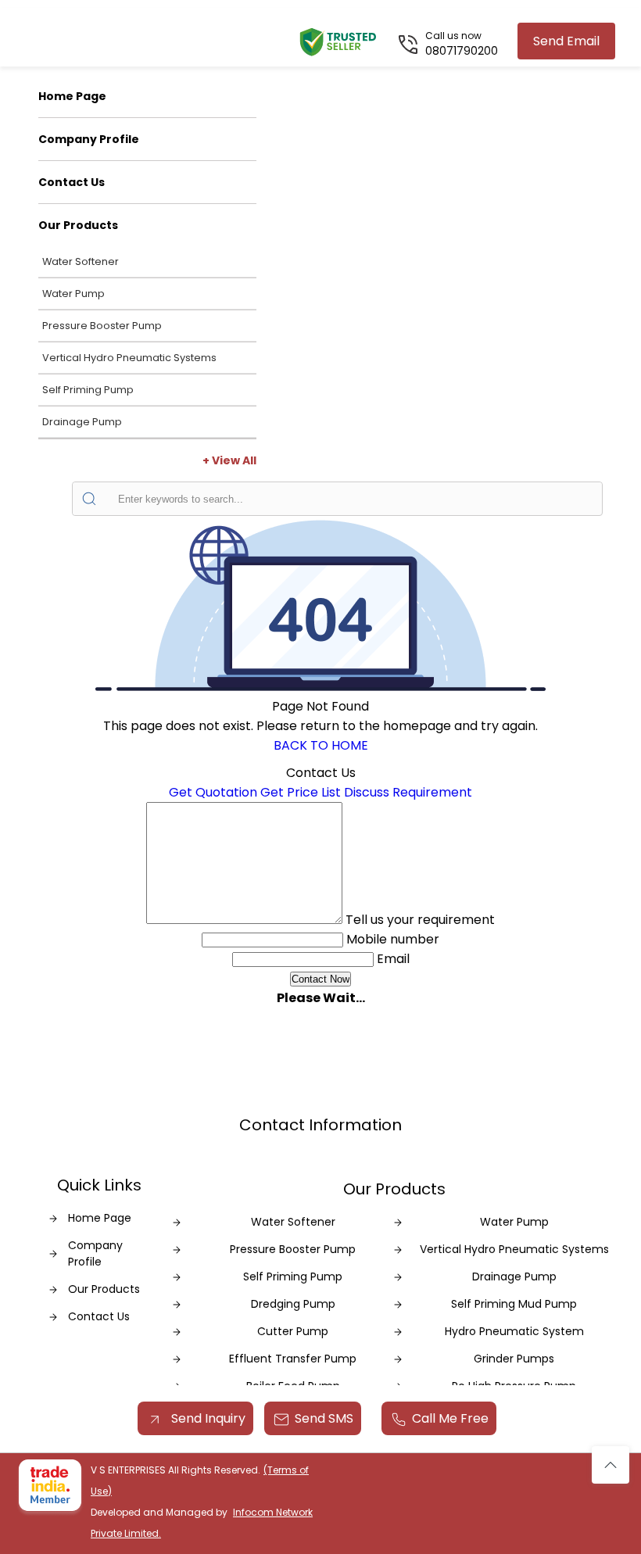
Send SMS (324, 1418)
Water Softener (80, 261)
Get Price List (300, 792)
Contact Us (71, 182)
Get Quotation (213, 792)
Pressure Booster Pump (102, 325)
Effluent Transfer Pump (292, 1358)
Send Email (566, 41)
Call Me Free (450, 1418)
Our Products (78, 225)
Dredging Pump (293, 1304)
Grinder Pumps (514, 1358)
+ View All (229, 460)
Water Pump (73, 293)
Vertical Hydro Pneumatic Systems (129, 357)
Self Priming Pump (88, 389)
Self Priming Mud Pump (514, 1304)
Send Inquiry (206, 1418)
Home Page (72, 96)
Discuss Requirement (408, 792)
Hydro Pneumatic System (514, 1331)
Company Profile (88, 139)
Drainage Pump (82, 421)
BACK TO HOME (321, 745)
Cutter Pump (292, 1331)
